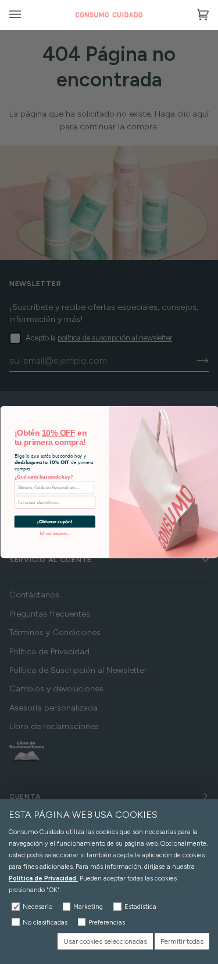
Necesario (37, 907)
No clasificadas (45, 922)
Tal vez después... (54, 533)
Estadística (140, 907)
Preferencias (106, 922)
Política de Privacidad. (43, 878)
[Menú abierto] (26, 15)
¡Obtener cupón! (54, 521)
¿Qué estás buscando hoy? (43, 477)
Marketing (88, 907)
